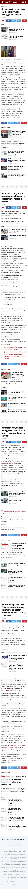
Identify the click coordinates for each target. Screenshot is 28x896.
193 (16, 238)
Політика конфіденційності (13, 839)
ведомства (18, 218)
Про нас (3, 839)
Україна (6, 6)
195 (16, 232)
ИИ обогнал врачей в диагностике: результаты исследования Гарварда (17, 500)
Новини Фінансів (9, 2)
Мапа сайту (22, 839)
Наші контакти (11, 841)
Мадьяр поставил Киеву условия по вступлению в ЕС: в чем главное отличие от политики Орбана (17, 176)
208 (16, 39)
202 (15, 814)
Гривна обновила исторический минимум (15, 352)
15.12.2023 (3, 17)
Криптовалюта (8, 190)
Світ (6, 601)
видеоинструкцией (6, 463)
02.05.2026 (12, 232)
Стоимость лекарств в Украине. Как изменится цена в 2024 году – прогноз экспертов (14, 356)
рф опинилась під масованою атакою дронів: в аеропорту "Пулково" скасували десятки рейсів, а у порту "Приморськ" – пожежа (16, 666)
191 (15, 574)
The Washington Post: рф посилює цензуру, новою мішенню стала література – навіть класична (16, 819)
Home (2, 6)
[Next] (15, 42)
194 (15, 178)
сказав (13, 83)
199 (15, 163)
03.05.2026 (12, 32)
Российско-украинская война (17, 625)
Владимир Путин (7, 684)
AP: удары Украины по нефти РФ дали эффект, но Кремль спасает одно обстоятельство (16, 168)
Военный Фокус (5, 625)
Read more (5, 147)
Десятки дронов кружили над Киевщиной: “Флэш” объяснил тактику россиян (16, 29)
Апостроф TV (10, 690)
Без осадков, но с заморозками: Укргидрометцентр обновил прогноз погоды (17, 36)
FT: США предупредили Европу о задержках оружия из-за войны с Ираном (16, 160)
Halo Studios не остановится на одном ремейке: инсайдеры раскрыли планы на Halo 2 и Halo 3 (16, 571)
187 (15, 400)
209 (16, 496)
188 (15, 171)
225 (16, 32)
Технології (7, 425)
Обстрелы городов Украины (8, 627)
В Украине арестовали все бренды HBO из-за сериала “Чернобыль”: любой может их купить (17, 493)
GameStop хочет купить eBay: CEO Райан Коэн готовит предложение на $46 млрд (16, 579)
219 (16, 661)
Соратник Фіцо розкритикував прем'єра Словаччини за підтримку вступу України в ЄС (17, 826)
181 (15, 406)
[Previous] (13, 42)
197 (16, 503)
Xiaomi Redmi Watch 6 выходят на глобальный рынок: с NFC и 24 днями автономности (16, 587)
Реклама (18, 841)
